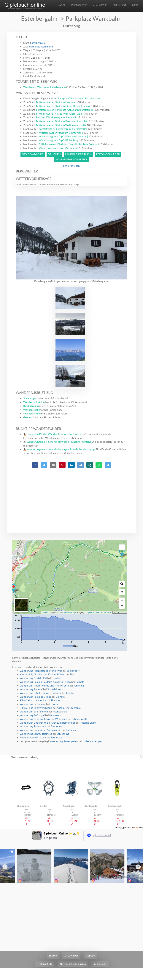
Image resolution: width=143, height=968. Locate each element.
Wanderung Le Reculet (33, 704)
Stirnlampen (30, 398)
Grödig (70, 692)
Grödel (27, 417)
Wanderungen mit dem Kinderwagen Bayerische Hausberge (61, 449)
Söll (72, 674)
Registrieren (119, 4)
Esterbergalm (38, 42)
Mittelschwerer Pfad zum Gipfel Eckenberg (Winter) (69, 144)
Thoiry (54, 704)
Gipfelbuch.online (24, 4)
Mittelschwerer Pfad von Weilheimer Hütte (61, 125)
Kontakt (90, 955)
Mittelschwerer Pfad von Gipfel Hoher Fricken (63, 106)
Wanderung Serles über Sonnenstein (40, 730)
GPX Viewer (100, 4)
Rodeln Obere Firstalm (33, 737)
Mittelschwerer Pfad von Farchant (56, 102)
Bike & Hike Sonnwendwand (36, 707)
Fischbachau (60, 711)
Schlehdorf (73, 670)
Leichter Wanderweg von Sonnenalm (57, 117)
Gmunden (56, 726)
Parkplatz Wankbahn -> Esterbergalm (79, 98)
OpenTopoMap (93, 612)
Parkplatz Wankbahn (41, 46)
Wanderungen (79, 4)
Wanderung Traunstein (33, 726)
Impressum (99, 963)
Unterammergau (92, 741)
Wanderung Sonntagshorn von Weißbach (43, 718)
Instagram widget (126, 876)
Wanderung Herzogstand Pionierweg (41, 670)
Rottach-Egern (88, 722)
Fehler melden (71, 165)
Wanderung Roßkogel (32, 715)
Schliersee (56, 737)
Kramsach (55, 715)
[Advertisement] (71, 495)
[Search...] (122, 584)
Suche (61, 4)
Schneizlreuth (55, 689)
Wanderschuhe (32, 413)
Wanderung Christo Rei (33, 678)
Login (135, 4)
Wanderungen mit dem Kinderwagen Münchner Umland (59, 441)
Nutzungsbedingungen (73, 963)
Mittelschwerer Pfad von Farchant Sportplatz (62, 121)
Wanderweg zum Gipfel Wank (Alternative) (63, 136)
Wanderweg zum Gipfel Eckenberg (58, 140)
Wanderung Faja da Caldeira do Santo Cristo (45, 681)
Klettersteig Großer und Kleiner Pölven (42, 674)
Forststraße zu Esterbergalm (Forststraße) (63, 128)
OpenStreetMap (68, 612)
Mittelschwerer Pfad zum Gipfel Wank (61, 132)
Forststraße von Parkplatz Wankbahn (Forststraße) (65, 109)
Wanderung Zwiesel (31, 689)
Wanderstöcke (31, 409)
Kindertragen (31, 405)
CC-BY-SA (106, 612)
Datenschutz (45, 963)
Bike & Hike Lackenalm (33, 700)
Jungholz (79, 685)
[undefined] (122, 547)
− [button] (122, 605)
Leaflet (45, 612)
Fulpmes (71, 730)
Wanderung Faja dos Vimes (35, 696)
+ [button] (122, 600)
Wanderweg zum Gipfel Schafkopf (58, 147)
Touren (53, 955)
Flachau (55, 700)
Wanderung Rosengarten (64, 741)
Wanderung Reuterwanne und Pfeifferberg (44, 685)
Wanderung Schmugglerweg (36, 733)
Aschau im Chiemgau (69, 707)
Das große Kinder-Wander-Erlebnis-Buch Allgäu (54, 434)
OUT (138, 828)
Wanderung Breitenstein (34, 711)
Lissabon (56, 678)
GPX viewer (71, 955)
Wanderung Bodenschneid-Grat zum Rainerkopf (47, 722)
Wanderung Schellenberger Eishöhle (40, 692)
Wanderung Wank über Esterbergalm (44, 87)
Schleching (63, 733)
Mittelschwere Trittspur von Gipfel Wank (59, 113)
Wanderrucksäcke (33, 402)
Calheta (79, 681)
